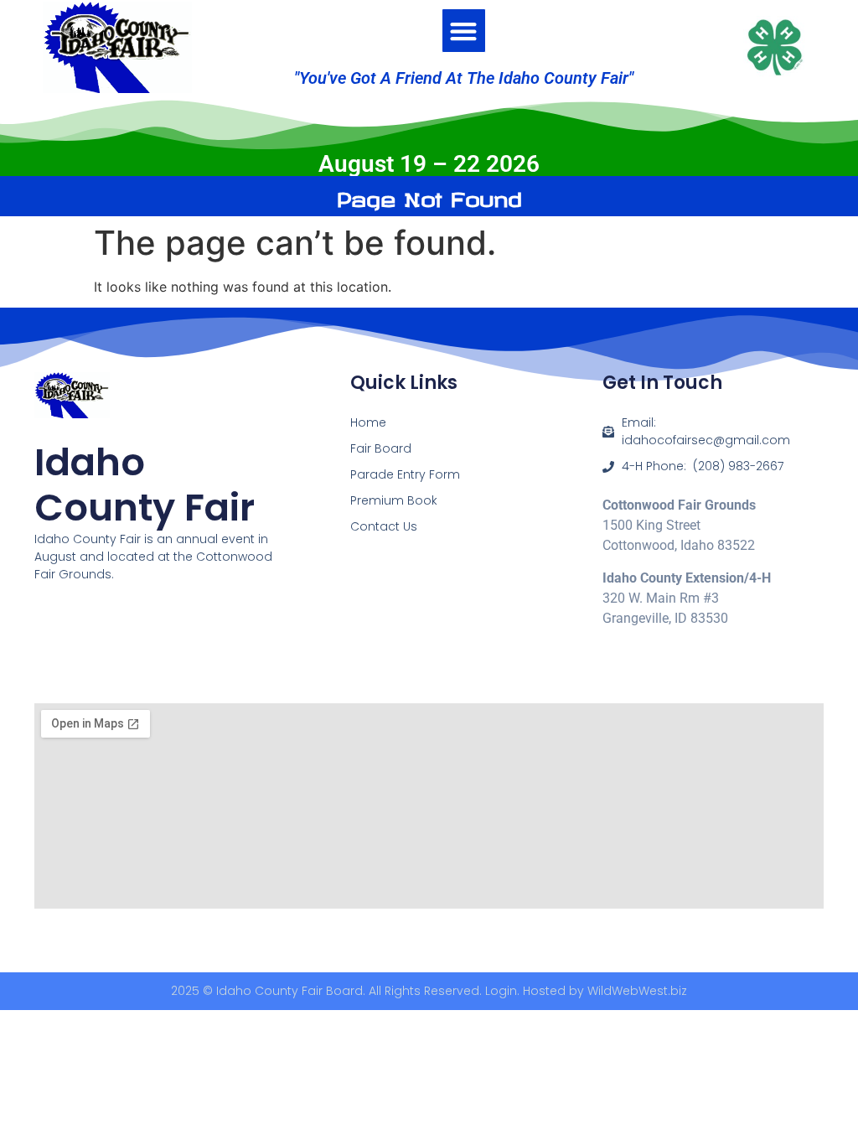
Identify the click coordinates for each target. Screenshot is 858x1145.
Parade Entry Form (405, 474)
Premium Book (393, 500)
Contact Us (383, 526)
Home (368, 422)
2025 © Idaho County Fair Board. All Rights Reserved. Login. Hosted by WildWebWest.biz (429, 990)
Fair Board (380, 448)
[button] (464, 30)
